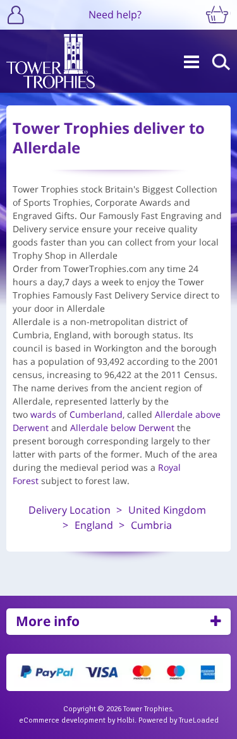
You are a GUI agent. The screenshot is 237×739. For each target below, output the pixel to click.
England (94, 525)
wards (43, 414)
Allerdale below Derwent (122, 428)
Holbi (126, 720)
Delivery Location (69, 510)
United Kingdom (167, 510)
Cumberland (96, 414)
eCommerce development (62, 720)
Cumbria (151, 525)
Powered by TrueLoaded (178, 720)
